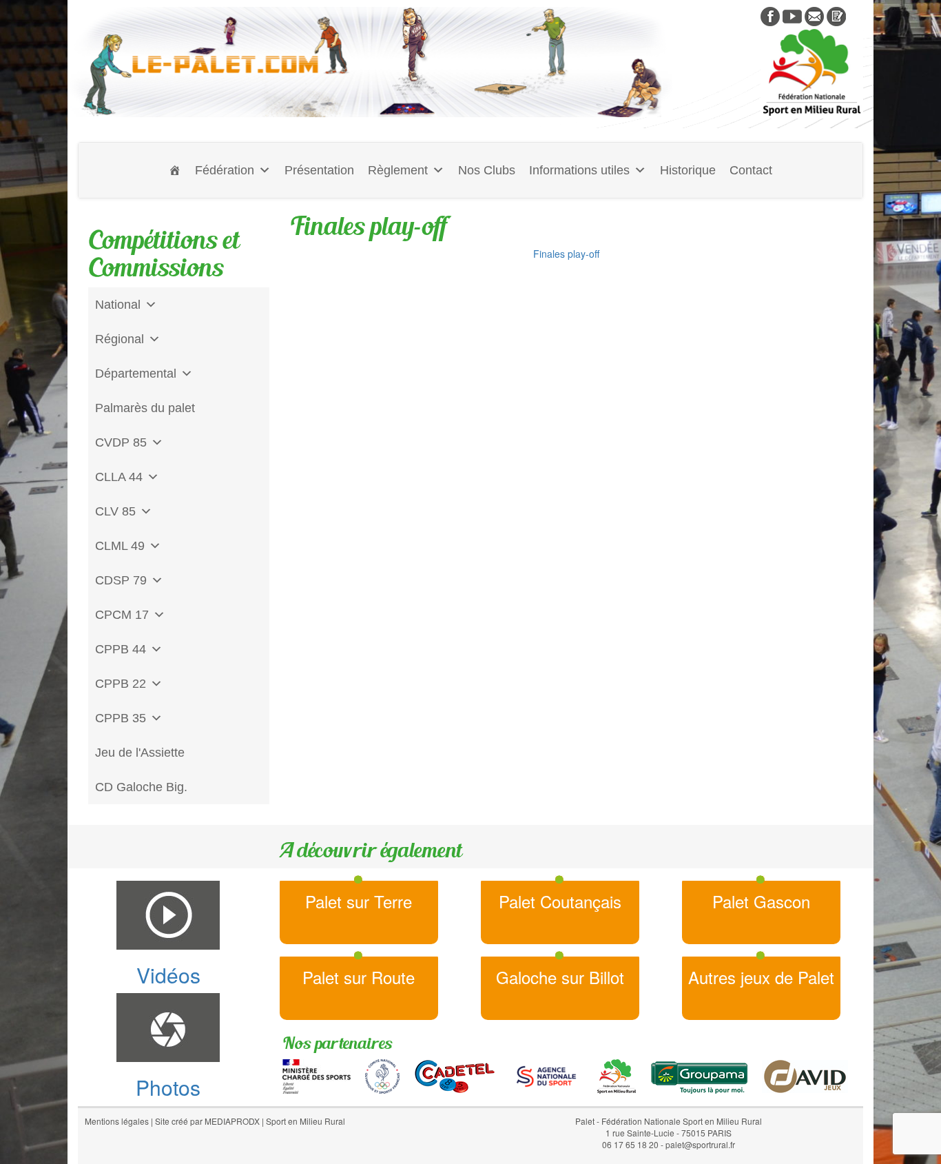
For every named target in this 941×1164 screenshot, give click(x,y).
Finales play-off (566, 254)
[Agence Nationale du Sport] (546, 1074)
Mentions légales (117, 1121)
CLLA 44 (119, 477)
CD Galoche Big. (141, 787)
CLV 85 (115, 511)
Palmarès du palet (145, 408)
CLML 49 (120, 546)
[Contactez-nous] (814, 15)
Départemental (135, 373)
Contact (751, 170)
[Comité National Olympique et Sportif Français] (382, 1074)
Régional (119, 339)
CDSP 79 (121, 580)
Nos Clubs (486, 170)
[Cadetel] (454, 1074)
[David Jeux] (805, 1074)
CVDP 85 (121, 442)
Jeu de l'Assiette (140, 752)
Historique (688, 170)
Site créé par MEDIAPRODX (207, 1121)
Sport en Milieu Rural (305, 1121)
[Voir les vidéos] (792, 15)
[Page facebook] (770, 15)
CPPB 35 (120, 718)
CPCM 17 (122, 615)
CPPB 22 (120, 684)
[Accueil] (175, 170)
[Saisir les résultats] (836, 15)
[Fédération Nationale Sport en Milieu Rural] (616, 1074)
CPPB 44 (120, 649)
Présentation (319, 170)
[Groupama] (698, 1074)
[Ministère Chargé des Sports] (316, 1074)
